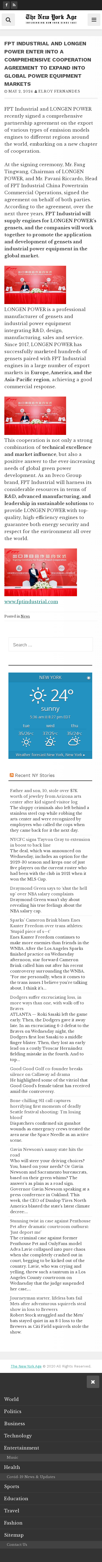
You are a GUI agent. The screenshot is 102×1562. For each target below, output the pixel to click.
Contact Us (17, 1544)
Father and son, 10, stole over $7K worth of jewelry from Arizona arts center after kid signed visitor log (45, 796)
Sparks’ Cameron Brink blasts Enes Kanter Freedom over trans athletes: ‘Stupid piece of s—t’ (46, 926)
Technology (18, 1435)
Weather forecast (50, 754)
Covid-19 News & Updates (31, 1477)
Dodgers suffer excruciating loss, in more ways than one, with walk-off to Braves (47, 1003)
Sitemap (14, 1535)
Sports (11, 1486)
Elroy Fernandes (59, 91)
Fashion (13, 1523)
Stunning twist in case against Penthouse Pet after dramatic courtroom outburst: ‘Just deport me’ (50, 1227)
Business (14, 1423)
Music (12, 1457)
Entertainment (21, 1448)
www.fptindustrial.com (31, 601)
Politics (12, 1411)
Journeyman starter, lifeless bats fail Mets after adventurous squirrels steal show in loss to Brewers (48, 1304)
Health (12, 1467)
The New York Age (26, 1366)
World (11, 1399)
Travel (11, 1510)
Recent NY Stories (35, 775)
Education (16, 1498)
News (25, 616)
